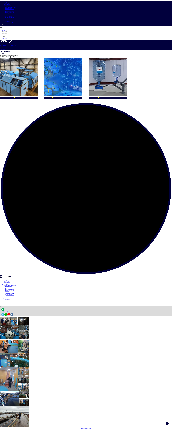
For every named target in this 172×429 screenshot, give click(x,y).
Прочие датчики (7, 296)
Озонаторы (7, 13)
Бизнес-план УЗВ (6, 3)
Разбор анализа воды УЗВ (7, 4)
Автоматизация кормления (9, 15)
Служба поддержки (7, 21)
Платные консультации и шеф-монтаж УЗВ (10, 22)
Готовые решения (4, 19)
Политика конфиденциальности (86, 428)
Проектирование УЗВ (5, 300)
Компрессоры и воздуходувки (10, 12)
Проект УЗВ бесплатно (7, 5)
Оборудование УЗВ (5, 6)
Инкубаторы (7, 10)
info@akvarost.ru (4, 38)
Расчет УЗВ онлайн (7, 2)
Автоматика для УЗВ (7, 14)
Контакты (3, 23)
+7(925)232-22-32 (4, 30)
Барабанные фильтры (8, 8)
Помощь (3, 20)
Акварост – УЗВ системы (8, 45)
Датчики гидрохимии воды (9, 17)
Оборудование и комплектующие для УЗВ (10, 7)
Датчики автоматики (8, 16)
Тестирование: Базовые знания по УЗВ (9, 283)
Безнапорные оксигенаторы (9, 9)
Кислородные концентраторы (9, 11)
